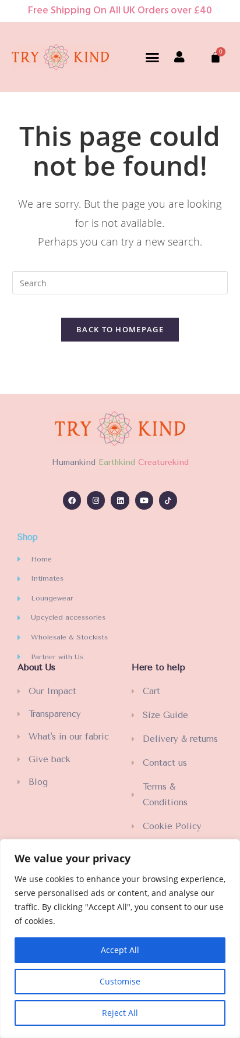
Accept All (120, 949)
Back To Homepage (120, 329)
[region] (120, 938)
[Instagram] (96, 500)
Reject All (120, 1012)
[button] (153, 57)
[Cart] (215, 57)
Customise (120, 981)
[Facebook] (72, 500)
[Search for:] (120, 281)
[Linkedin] (120, 500)
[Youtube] (144, 500)
